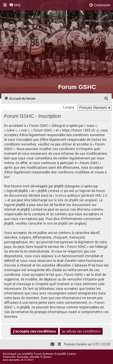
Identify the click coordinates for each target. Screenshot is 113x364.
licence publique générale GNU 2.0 (81, 195)
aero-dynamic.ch (13, 359)
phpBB (26, 353)
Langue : (69, 107)
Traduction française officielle (21, 356)
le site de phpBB (66, 200)
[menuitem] (14, 5)
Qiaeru (47, 356)
